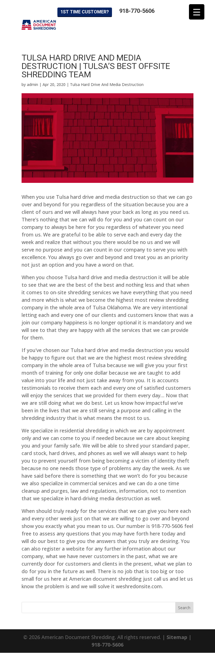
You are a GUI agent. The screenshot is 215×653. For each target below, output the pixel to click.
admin (32, 84)
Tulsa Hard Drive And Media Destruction (107, 84)
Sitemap (177, 637)
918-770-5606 (137, 11)
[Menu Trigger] (196, 12)
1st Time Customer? (84, 12)
